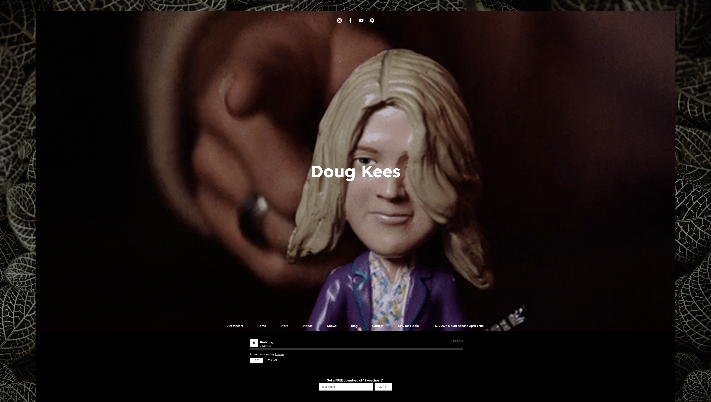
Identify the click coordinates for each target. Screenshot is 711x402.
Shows (332, 326)
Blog (354, 326)
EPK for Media (408, 326)
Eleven (279, 354)
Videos (308, 326)
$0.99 (256, 360)
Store (284, 326)
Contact (377, 326)
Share (274, 360)
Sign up (383, 387)
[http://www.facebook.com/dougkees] (350, 20)
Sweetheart (235, 326)
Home (261, 326)
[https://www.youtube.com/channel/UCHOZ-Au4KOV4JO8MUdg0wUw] (361, 20)
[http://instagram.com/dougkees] (339, 20)
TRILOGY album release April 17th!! (458, 326)
